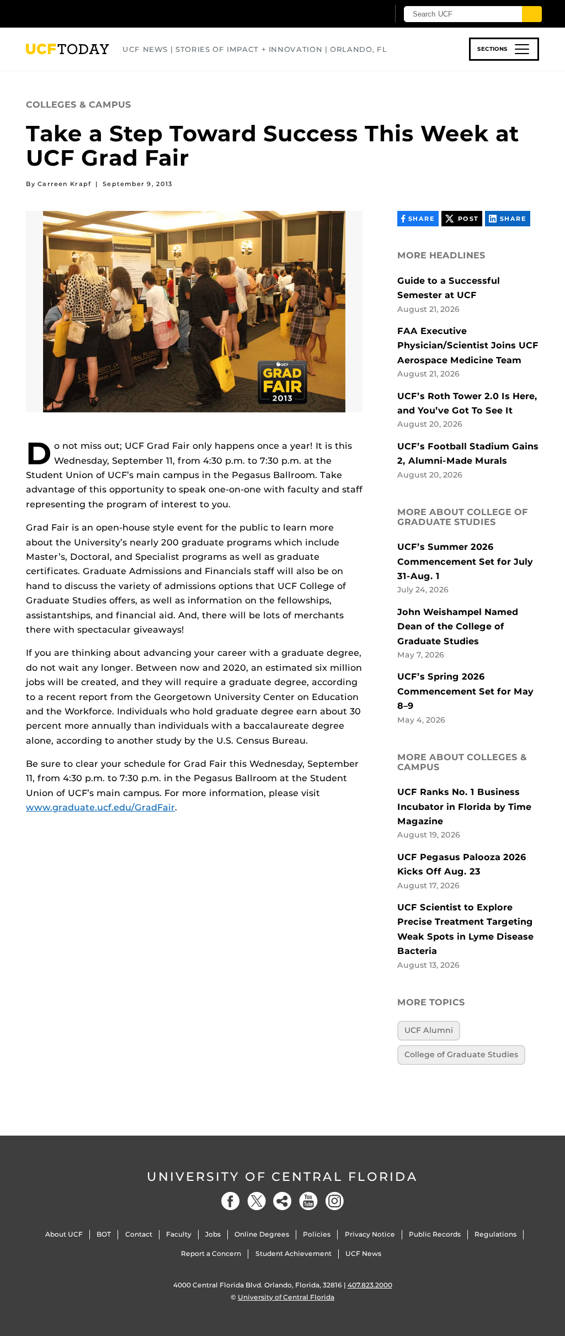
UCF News (363, 1253)
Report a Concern (211, 1253)
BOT (104, 1234)
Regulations (495, 1234)
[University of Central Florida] (104, 13)
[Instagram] (334, 1201)
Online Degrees (261, 1234)
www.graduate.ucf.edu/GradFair (100, 807)
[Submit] (532, 14)
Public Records (435, 1234)
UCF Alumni (428, 1030)
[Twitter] (256, 1201)
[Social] (282, 1201)
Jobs (213, 1234)
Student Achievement (293, 1253)
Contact (138, 1234)
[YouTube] (308, 1201)
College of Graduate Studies (461, 1054)
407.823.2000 (370, 1285)
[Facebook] (230, 1201)
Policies (317, 1234)
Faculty (178, 1234)
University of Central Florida (282, 1176)
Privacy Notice (370, 1234)
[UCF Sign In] (352, 14)
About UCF (64, 1234)
